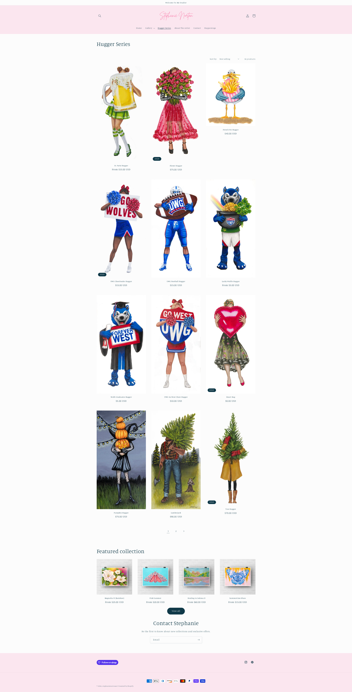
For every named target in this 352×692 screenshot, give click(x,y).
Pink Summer (155, 598)
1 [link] (168, 531)
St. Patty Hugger (121, 165)
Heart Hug (230, 397)
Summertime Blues (237, 598)
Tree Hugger (231, 509)
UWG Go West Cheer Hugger (176, 397)
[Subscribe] (199, 639)
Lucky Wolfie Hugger (231, 281)
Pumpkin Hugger (121, 513)
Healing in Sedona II (196, 598)
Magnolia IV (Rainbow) (114, 598)
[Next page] (184, 531)
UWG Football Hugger (176, 281)
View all (176, 611)
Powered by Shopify (125, 686)
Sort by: (213, 59)
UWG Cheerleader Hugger (121, 281)
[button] (100, 16)
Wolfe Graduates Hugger (121, 397)
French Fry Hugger (231, 130)
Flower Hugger (176, 166)
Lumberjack (176, 513)
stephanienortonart (110, 686)
